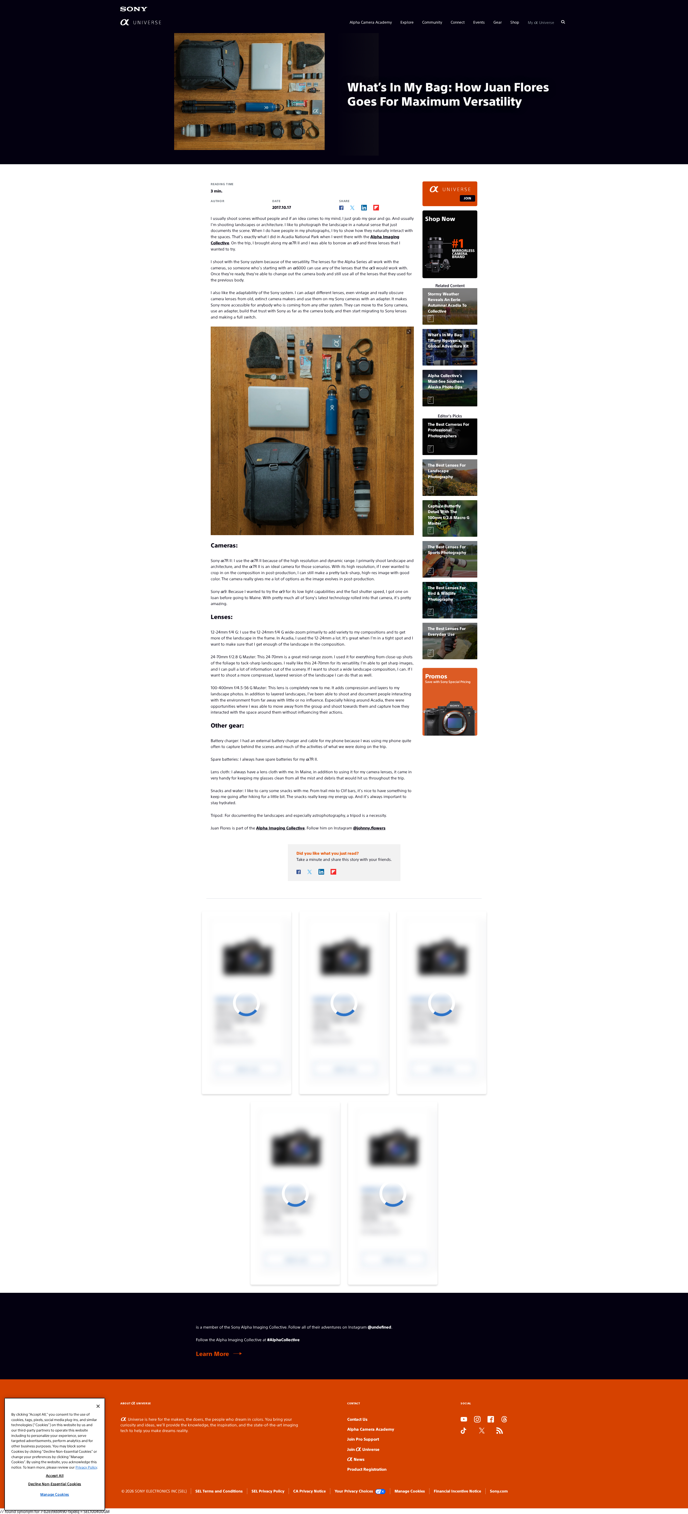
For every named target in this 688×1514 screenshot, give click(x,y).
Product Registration (366, 1469)
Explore (407, 22)
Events (479, 22)
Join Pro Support (363, 1438)
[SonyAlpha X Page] (482, 1430)
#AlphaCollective (283, 1339)
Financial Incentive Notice (457, 1490)
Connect (458, 22)
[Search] (563, 22)
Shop (514, 22)
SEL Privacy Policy (268, 1490)
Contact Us (357, 1419)
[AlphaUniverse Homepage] (140, 22)
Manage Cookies (410, 1490)
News (358, 1459)
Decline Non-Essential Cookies (54, 1483)
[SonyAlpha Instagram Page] (477, 1419)
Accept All (55, 1475)
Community (432, 22)
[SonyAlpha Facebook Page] (491, 1419)
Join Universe (363, 1449)
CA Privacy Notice (309, 1490)
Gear (497, 22)
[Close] (98, 1406)
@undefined (379, 1326)
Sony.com (499, 1490)
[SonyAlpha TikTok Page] (463, 1430)
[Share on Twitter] (352, 207)
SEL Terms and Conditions (219, 1490)
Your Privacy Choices (354, 1490)
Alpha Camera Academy (371, 22)
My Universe (541, 22)
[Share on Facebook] (341, 208)
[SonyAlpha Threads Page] (504, 1419)
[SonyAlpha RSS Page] (499, 1430)
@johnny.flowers (369, 827)
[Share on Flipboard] (376, 207)
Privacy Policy (86, 1467)
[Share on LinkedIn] (364, 207)
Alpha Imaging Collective (280, 827)
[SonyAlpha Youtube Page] (464, 1419)
